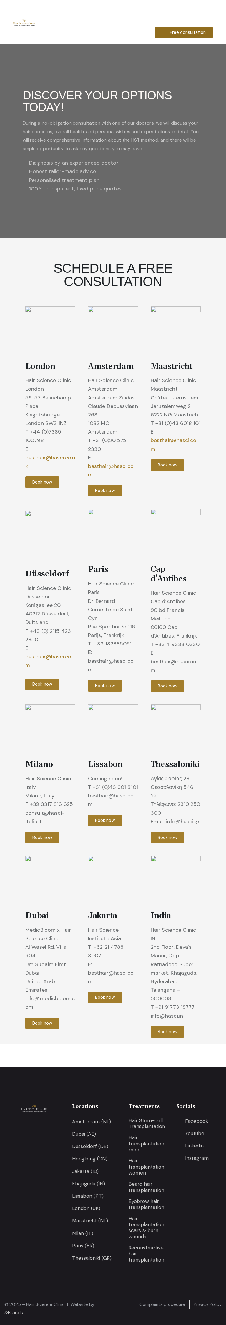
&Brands (13, 1312)
